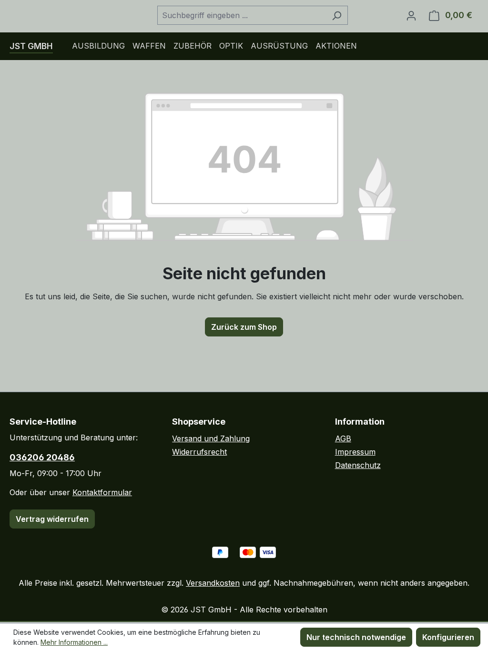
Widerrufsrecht (199, 452)
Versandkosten (213, 583)
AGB (343, 438)
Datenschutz (358, 465)
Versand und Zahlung (211, 438)
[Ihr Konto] (411, 15)
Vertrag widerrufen (52, 519)
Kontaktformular (102, 492)
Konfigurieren (448, 637)
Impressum (355, 452)
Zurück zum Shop (244, 327)
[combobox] (241, 15)
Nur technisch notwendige (356, 637)
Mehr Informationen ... (74, 642)
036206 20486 (42, 457)
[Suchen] (336, 15)
